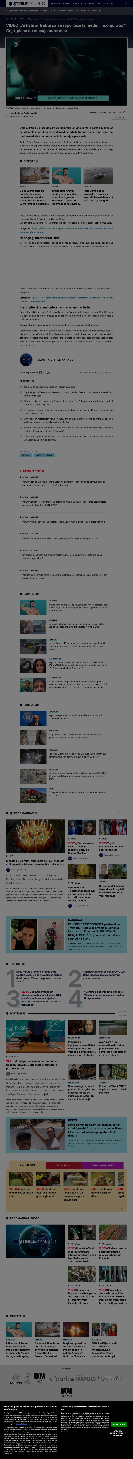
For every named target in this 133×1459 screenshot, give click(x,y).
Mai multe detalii (21, 1424)
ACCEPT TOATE (119, 1424)
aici (18, 1443)
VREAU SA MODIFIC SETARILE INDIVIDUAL (118, 1433)
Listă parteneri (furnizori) (69, 1432)
